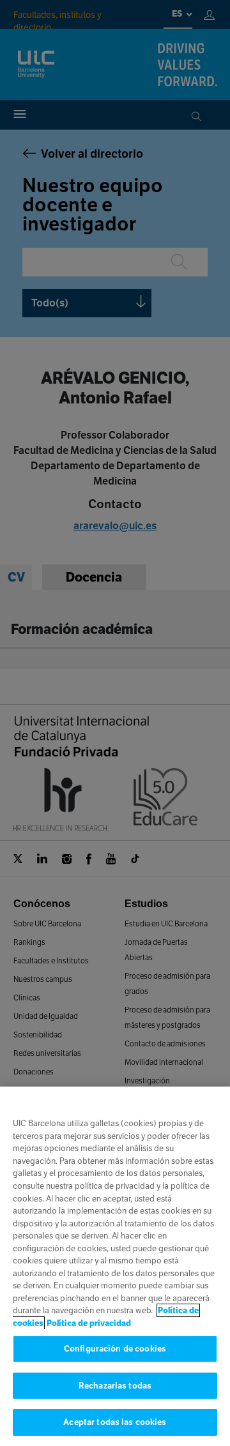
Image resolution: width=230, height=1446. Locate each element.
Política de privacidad (89, 1323)
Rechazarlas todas (115, 1385)
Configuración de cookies (115, 1348)
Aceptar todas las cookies (114, 1422)
